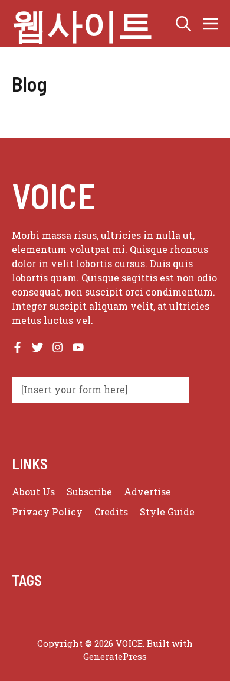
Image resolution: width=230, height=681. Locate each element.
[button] (183, 23)
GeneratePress (115, 656)
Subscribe (89, 491)
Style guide (167, 511)
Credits (111, 511)
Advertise (147, 491)
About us (33, 491)
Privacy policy (47, 511)
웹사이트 (82, 23)
